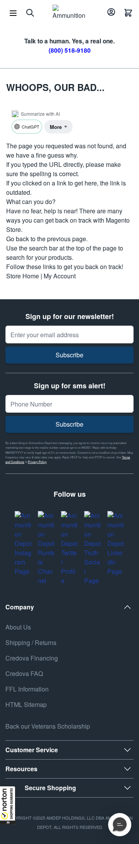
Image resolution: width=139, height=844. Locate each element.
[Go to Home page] (69, 13)
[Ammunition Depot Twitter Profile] (69, 548)
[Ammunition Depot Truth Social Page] (92, 548)
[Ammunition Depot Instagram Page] (23, 543)
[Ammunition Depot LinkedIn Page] (115, 543)
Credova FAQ (24, 673)
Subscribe (69, 354)
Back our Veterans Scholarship (47, 726)
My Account (60, 275)
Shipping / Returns (30, 642)
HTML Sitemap (26, 704)
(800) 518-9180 (70, 50)
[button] (7, 805)
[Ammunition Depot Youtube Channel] (46, 548)
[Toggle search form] (30, 12)
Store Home (22, 275)
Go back (17, 238)
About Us (18, 627)
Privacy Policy (37, 462)
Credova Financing (31, 658)
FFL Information (27, 688)
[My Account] (110, 12)
